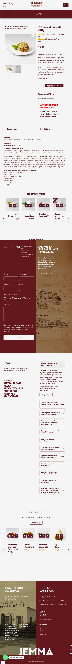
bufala (56, 39)
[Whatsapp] (5, 657)
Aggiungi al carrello (54, 85)
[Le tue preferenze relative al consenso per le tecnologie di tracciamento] (3, 662)
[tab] (20, 129)
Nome (6, 274)
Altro (7, 300)
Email (21, 284)
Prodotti (8, 298)
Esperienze (17, 298)
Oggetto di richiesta (11, 294)
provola (40, 41)
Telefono (7, 284)
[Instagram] (8, 3)
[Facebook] (5, 3)
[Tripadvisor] (5, 6)
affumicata (49, 39)
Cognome (23, 274)
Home (7, 26)
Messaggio (8, 304)
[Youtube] (11, 3)
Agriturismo (28, 298)
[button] (8, 14)
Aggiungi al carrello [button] (40, 205)
